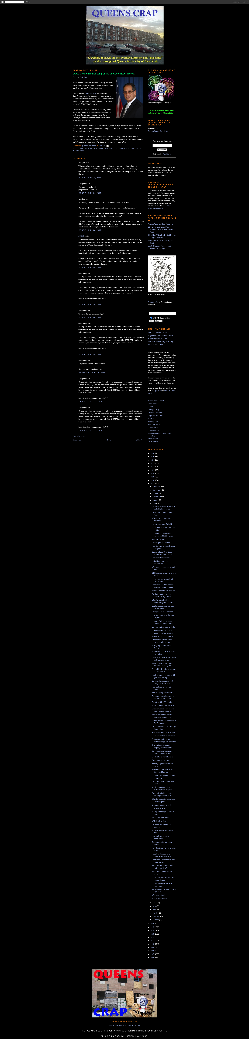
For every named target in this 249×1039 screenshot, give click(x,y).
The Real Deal (153, 439)
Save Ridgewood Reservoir (158, 339)
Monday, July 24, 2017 (89, 178)
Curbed (150, 407)
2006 (153, 958)
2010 (153, 944)
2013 (153, 934)
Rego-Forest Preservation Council (160, 336)
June (155, 903)
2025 (153, 457)
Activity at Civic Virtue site (162, 702)
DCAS (101, 148)
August (155, 500)
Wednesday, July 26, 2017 (91, 373)
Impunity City (153, 421)
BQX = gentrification (159, 899)
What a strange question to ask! (164, 705)
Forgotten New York (155, 416)
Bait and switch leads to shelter (164, 627)
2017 (153, 484)
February (156, 916)
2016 (153, 924)
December (157, 487)
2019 (153, 477)
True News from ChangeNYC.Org (160, 342)
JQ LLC (81, 236)
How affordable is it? (159, 808)
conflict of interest (89, 148)
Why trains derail (158, 895)
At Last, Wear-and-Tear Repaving (160, 224)
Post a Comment (79, 436)
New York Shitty (154, 424)
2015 (153, 927)
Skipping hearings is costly (162, 805)
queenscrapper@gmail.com (124, 1025)
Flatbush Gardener (155, 413)
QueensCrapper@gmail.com (158, 131)
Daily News (84, 77)
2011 (153, 941)
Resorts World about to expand (163, 732)
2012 (153, 937)
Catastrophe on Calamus (161, 543)
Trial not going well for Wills (162, 693)
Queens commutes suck (161, 760)
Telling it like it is (158, 539)
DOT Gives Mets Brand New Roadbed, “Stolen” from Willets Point (160, 229)
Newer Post (77, 440)
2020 (153, 473)
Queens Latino (153, 430)
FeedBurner (167, 154)
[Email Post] (107, 146)
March (155, 913)
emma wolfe (109, 148)
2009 (153, 947)
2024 (153, 460)
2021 (153, 470)
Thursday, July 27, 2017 (90, 402)
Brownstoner (152, 404)
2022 (153, 467)
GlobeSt (151, 418)
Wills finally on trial (159, 821)
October (156, 493)
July (154, 503)
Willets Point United (155, 345)
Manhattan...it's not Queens (162, 636)
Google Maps (157, 391)
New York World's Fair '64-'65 (159, 333)
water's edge (78, 150)
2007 (153, 954)
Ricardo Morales (133, 148)
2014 (153, 931)
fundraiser (120, 148)
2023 (153, 463)
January (156, 920)
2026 (153, 453)
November (157, 490)
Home (108, 440)
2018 (153, 480)
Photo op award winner (160, 818)
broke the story (90, 93)
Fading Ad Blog (153, 410)
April (155, 910)
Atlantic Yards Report (156, 401)
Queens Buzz (153, 427)
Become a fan (153, 302)
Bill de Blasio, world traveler (162, 757)
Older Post (140, 440)
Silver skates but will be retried (163, 736)
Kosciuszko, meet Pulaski (162, 524)
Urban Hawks (153, 442)
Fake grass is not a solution (162, 612)
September (157, 497)
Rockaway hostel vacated (161, 558)
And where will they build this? (163, 591)
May (154, 906)
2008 (153, 951)
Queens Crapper (89, 146)
